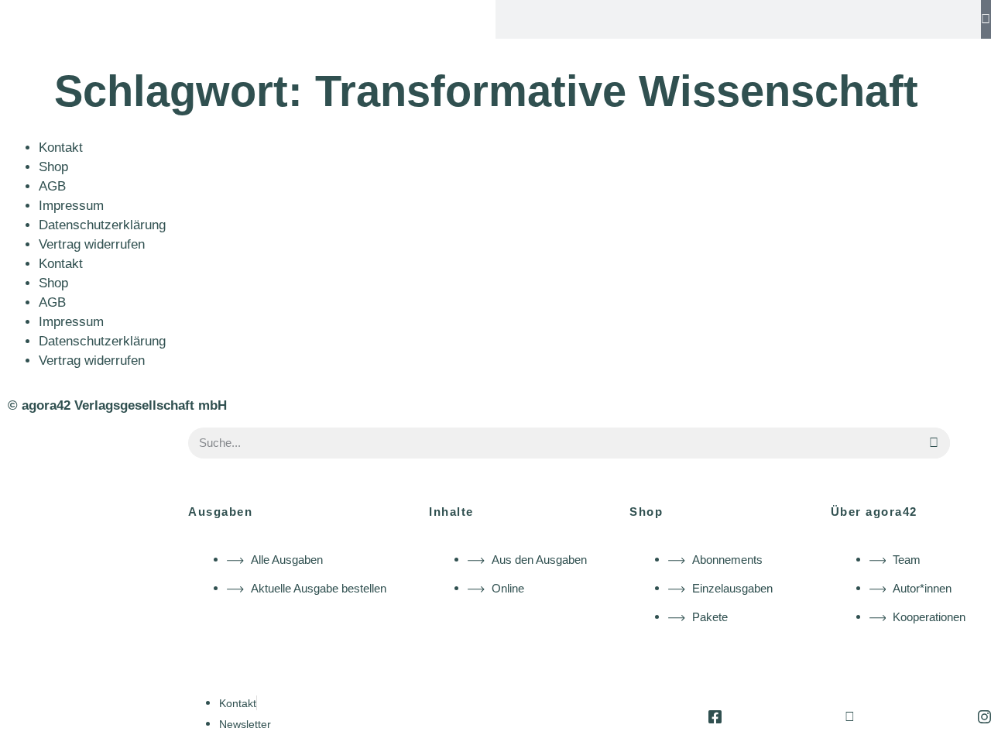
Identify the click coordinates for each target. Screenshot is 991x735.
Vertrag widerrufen (92, 244)
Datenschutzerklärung (102, 225)
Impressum (71, 205)
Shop (53, 167)
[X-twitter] (849, 716)
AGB (52, 186)
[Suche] (986, 19)
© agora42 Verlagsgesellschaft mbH (117, 405)
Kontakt (61, 147)
